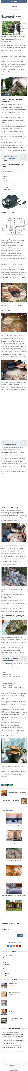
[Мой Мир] (6, 785)
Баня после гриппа (13, 983)
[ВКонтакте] (2, 785)
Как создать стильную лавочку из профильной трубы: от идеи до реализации (14, 1047)
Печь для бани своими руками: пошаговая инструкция (17, 793)
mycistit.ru (16, 1070)
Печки (4, 968)
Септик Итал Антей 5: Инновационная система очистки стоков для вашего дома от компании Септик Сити (14, 1041)
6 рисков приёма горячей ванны (16, 1018)
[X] (8, 785)
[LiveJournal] (12, 785)
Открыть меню (14, 1)
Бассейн (5, 957)
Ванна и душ (6, 960)
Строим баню (5, 13)
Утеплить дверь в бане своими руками (10, 801)
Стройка (5, 975)
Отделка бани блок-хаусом (15, 992)
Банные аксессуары (7, 955)
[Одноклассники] (4, 785)
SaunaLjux (14, 6)
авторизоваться (5, 929)
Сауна (4, 971)
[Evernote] (10, 785)
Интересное (6, 964)
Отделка (5, 966)
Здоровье (5, 962)
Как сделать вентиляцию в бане (16, 1001)
